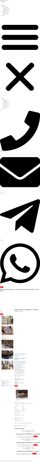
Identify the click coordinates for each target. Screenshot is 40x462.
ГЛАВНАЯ (3, 98)
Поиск (1, 311)
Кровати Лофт (5, 8)
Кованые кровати (5, 7)
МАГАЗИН (3, 99)
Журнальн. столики (6, 12)
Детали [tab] (17, 388)
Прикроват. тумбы (6, 10)
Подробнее (35, 436)
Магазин (18, 353)
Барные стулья (5, 14)
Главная (15, 353)
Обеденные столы (6, 11)
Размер (16, 381)
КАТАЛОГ (3, 15)
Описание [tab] (17, 387)
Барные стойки (5, 13)
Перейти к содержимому (4, 0)
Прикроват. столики (6, 9)
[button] (20, 57)
